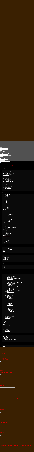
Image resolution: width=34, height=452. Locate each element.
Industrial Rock (9, 218)
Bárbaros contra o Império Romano (15, 313)
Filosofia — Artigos (5, 335)
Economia (4, 324)
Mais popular (3, 357)
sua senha (9, 149)
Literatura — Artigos (6, 257)
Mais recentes (3, 356)
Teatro (4, 251)
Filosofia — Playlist (6, 338)
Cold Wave (6, 202)
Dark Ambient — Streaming (8, 179)
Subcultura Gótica (5, 332)
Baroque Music (7, 240)
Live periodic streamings (6, 172)
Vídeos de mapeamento (8, 321)
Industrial (6, 217)
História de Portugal (8, 317)
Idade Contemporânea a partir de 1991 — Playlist (13, 290)
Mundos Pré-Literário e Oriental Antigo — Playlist (15, 282)
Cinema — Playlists (7, 248)
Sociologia (4, 327)
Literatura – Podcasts (6, 261)
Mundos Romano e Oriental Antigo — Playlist (14, 286)
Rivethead (9, 220)
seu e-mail (9, 154)
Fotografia (4, 267)
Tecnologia (4, 346)
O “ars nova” (2, 385)
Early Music (6, 239)
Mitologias (4, 255)
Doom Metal (6, 224)
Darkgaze (4, 235)
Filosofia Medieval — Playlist (9, 340)
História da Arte (9, 320)
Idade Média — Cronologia (10, 277)
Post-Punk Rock (5, 200)
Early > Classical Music (6, 236)
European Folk (7, 230)
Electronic (4, 209)
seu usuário (9, 148)
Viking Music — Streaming (8, 186)
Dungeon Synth (10, 214)
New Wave (6, 203)
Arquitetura (5, 266)
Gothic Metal (7, 225)
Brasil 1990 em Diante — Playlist (11, 294)
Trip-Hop (8, 215)
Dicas (2, 343)
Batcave (6, 201)
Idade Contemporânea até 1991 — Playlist (12, 289)
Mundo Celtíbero (10, 308)
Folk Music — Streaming (6, 185)
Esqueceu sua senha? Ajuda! (3, 151)
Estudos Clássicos (7, 331)
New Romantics (7, 197)
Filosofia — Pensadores (6, 336)
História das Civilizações (6, 274)
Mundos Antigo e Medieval (9, 295)
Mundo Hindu (9, 296)
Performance (5, 252)
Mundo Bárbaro (10, 298)
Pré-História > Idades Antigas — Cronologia (13, 276)
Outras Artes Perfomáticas (6, 245)
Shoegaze (8, 208)
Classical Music (7, 241)
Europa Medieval (10, 314)
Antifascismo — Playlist (8, 328)
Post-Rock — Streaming (8, 180)
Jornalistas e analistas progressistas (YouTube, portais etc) (13, 171)
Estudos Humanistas (6, 329)
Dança (4, 250)
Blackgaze (6, 228)
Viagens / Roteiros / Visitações (7, 345)
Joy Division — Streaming (8, 174)
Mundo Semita (9, 302)
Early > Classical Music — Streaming (8, 181)
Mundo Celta (10, 307)
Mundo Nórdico (10, 309)
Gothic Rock (6, 205)
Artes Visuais (4, 263)
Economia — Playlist (8, 325)
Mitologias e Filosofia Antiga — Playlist (10, 339)
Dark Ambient (9, 213)
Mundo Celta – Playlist (11, 284)
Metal (4, 222)
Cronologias (6, 275)
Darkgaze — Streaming (8, 188)
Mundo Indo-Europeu (10, 305)
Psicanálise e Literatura (6, 256)
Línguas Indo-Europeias (11, 306)
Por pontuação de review (5, 359)
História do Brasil (7, 318)
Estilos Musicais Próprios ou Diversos (8, 242)
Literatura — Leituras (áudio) (7, 260)
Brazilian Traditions (8, 232)
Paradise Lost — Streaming (8, 184)
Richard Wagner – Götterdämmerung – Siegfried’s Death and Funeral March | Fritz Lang (15, 398)
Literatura (3, 253)
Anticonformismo (4, 270)
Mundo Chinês (9, 297)
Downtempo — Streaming (8, 176)
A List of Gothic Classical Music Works (6, 372)
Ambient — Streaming (6, 178)
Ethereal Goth (8, 207)
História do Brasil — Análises (11, 319)
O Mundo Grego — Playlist (11, 285)
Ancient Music (7, 237)
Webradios (6, 170)
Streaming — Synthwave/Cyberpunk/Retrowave (13, 177)
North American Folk (8, 233)
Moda (4, 268)
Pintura (4, 265)
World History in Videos (10, 279)
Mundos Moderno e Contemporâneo (10, 316)
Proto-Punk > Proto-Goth (6, 194)
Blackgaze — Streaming (8, 190)
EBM (5, 216)
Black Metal (6, 226)
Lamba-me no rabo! (3, 422)
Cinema (4, 247)
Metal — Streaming (7, 183)
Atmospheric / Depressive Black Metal (12, 227)
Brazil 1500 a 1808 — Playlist (10, 292)
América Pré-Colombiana (10, 315)
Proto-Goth (6, 199)
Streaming (3, 168)
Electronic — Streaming (6, 175)
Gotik (0, 400)
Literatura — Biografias (6, 258)
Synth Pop (6, 211)
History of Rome (12, 311)
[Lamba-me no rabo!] (5, 420)
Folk (4, 229)
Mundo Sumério (9, 299)
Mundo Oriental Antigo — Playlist (11, 281)
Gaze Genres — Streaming (6, 187)
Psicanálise (4, 326)
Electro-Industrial (9, 219)
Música (3, 192)
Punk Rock (6, 196)
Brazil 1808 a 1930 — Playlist (10, 293)
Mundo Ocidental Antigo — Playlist (11, 283)
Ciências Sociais (4, 273)
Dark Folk (6, 234)
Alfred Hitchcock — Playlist (10, 249)
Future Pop (9, 221)
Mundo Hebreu (10, 303)
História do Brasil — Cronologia (11, 280)
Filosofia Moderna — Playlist (9, 341)
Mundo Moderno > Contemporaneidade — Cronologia (14, 278)
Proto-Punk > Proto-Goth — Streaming (8, 173)
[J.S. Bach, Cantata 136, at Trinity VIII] (5, 408)
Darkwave (6, 204)
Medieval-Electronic (9, 238)
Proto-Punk (6, 195)
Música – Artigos (5, 243)
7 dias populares (4, 358)
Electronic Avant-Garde (8, 210)
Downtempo (6, 212)
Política (4, 322)
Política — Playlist (7, 323)
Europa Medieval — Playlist (10, 287)
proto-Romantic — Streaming (9, 182)
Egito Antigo (8, 301)
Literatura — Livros (6, 259)
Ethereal (6, 206)
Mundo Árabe (10, 304)
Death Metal (6, 223)
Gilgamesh (9, 300)
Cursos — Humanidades (8, 330)
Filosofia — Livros (5, 337)
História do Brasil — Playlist (9, 291)
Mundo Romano (10, 310)
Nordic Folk (8, 231)
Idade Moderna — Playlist (10, 288)
